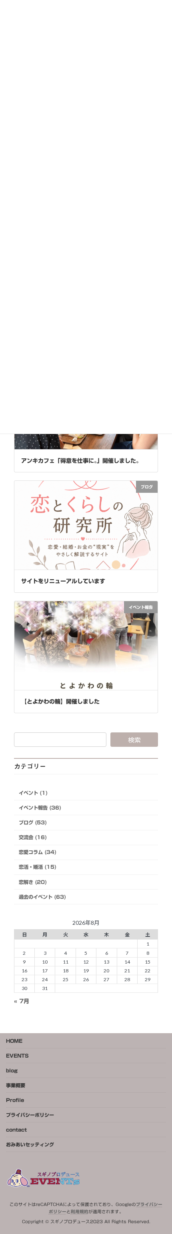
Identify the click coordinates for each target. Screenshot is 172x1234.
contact (16, 1129)
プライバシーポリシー (30, 1114)
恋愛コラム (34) (37, 852)
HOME (14, 1040)
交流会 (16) (33, 837)
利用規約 (79, 1212)
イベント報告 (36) (40, 807)
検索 (134, 740)
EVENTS (17, 1055)
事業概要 (15, 1085)
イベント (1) (33, 792)
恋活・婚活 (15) (37, 867)
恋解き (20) (33, 882)
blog (12, 1070)
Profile (15, 1100)
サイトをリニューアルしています (63, 581)
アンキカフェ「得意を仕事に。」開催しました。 (81, 461)
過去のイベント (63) (42, 896)
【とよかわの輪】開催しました (60, 701)
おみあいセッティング (30, 1144)
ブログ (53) (33, 822)
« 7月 (21, 1001)
